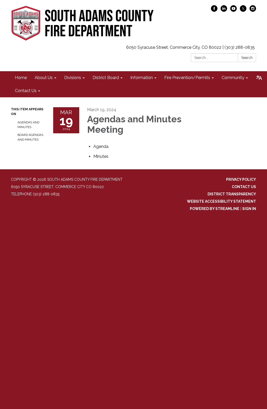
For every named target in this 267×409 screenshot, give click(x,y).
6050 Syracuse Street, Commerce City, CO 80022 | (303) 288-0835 (190, 47)
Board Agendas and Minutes (30, 137)
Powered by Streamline (214, 209)
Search (247, 58)
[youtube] (233, 10)
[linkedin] (224, 10)
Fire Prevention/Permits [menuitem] (187, 77)
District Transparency (232, 194)
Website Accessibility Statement (221, 201)
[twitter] (243, 10)
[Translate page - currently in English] (259, 77)
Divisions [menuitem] (72, 77)
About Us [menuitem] (44, 77)
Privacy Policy (241, 179)
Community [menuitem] (233, 77)
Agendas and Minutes (28, 125)
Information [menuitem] (141, 77)
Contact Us (244, 187)
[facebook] (214, 10)
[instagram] (253, 10)
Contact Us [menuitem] (26, 90)
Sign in (249, 209)
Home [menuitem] (21, 77)
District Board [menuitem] (106, 77)
